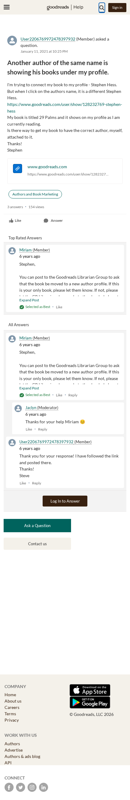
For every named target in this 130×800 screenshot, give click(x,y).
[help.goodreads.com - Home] (65, 7)
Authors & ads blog (22, 756)
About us (13, 700)
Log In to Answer (65, 501)
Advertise (14, 749)
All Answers (18, 324)
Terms (10, 713)
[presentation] (17, 169)
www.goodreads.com (47, 166)
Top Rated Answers (25, 237)
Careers (12, 707)
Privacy (12, 720)
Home (10, 694)
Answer (57, 220)
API (8, 762)
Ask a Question (37, 525)
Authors (12, 743)
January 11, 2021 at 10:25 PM (44, 51)
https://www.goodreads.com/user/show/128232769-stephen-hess (68, 174)
